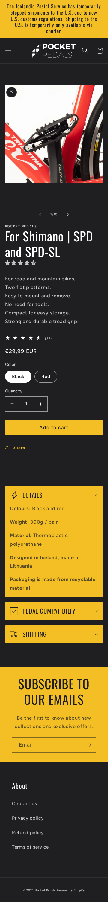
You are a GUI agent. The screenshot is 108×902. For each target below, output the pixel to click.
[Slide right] (67, 214)
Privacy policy (28, 818)
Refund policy (28, 832)
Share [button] (19, 447)
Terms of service (30, 847)
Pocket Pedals (45, 890)
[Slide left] (40, 214)
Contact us (24, 803)
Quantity (14, 391)
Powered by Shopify (71, 890)
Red (45, 376)
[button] (8, 50)
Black (18, 376)
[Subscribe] (88, 745)
